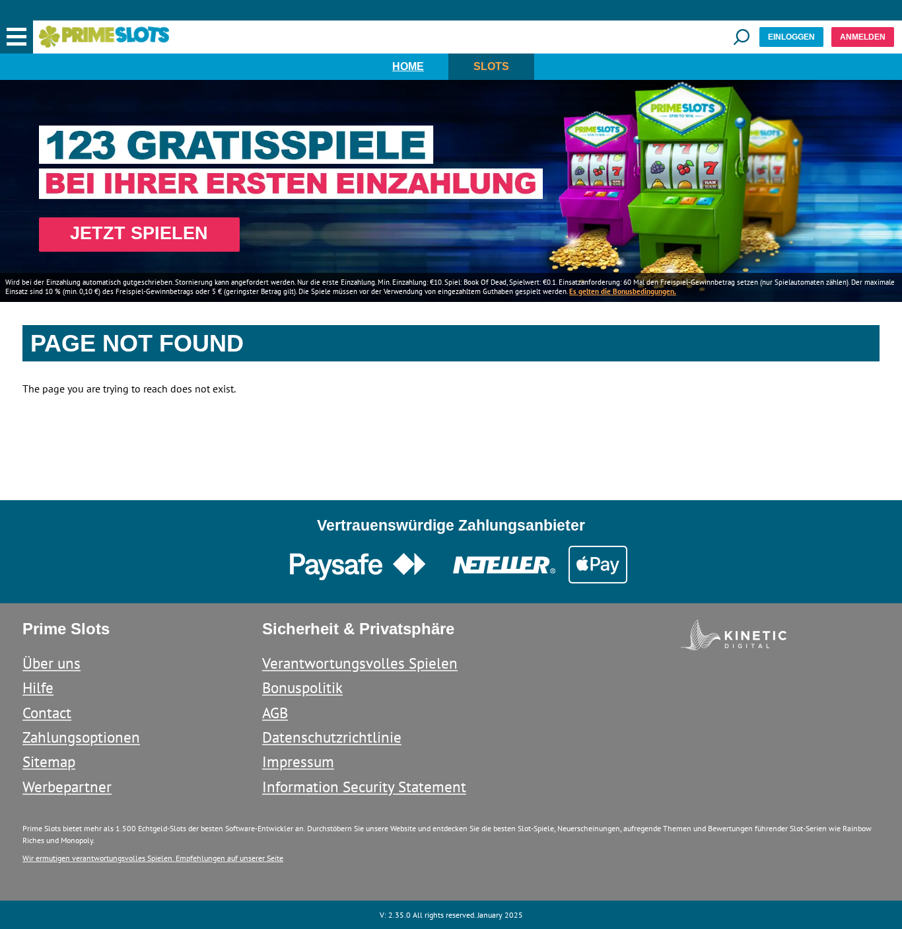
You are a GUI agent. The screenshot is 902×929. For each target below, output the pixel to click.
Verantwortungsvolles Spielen (360, 663)
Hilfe (37, 687)
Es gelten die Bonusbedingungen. (622, 291)
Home (408, 66)
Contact (46, 712)
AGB (275, 712)
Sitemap (48, 761)
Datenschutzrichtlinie (331, 737)
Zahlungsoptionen (81, 737)
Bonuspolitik (302, 687)
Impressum (298, 761)
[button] (16, 37)
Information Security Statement (364, 786)
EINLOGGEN (791, 37)
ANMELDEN (862, 37)
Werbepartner (67, 786)
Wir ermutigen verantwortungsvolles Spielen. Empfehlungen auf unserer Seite (152, 858)
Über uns (51, 663)
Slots (491, 66)
